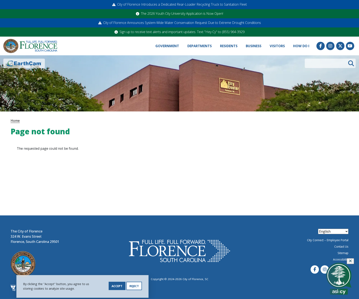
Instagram (330, 46)
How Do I (301, 46)
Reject (134, 286)
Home (15, 120)
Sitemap (343, 253)
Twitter (340, 46)
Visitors (277, 46)
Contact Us (341, 246)
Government (167, 46)
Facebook (320, 46)
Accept (117, 286)
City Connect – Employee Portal (327, 240)
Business (253, 46)
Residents (228, 46)
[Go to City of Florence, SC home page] (30, 46)
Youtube (350, 46)
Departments (199, 46)
